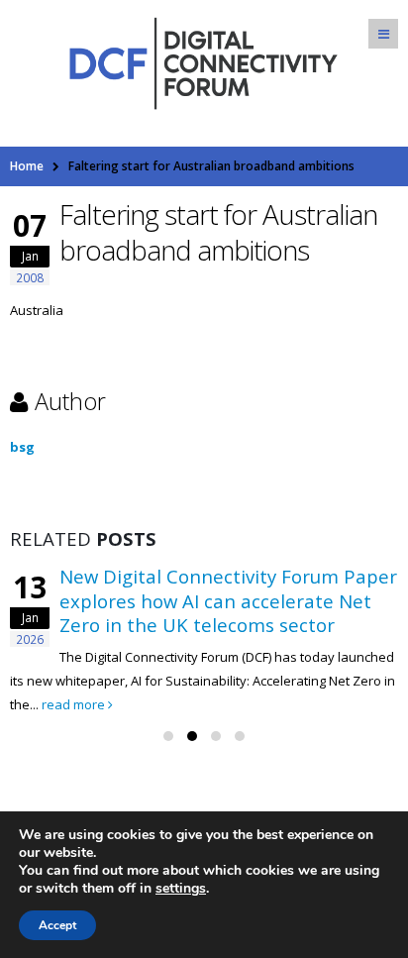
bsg (22, 447)
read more (75, 704)
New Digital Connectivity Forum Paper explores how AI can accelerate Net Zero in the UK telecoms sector (228, 600)
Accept (57, 925)
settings (180, 889)
